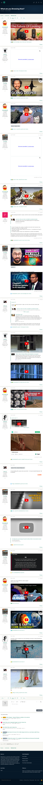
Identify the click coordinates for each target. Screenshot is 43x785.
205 (17, 698)
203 (12, 698)
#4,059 (41, 636)
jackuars (3, 10)
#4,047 (41, 212)
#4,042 (41, 47)
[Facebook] (22, 774)
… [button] (6, 698)
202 (10, 698)
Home (38, 780)
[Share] (39, 20)
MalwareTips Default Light (6, 780)
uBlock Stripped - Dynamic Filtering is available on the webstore (16, 717)
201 (8, 698)
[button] (2, 3)
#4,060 (41, 667)
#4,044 (41, 103)
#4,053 (41, 465)
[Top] (40, 780)
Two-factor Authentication (27, 762)
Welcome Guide (25, 760)
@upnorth (12, 687)
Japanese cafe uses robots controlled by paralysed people (26, 219)
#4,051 (41, 388)
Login (1, 770)
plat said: (13, 302)
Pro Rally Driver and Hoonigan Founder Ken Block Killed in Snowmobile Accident (26, 538)
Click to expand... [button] (27, 311)
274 (21, 698)
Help (35, 780)
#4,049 (41, 299)
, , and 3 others (21, 129)
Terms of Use (26, 780)
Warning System (25, 758)
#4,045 (41, 135)
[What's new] (39, 2)
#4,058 (41, 609)
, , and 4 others (20, 206)
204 (15, 698)
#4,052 (41, 415)
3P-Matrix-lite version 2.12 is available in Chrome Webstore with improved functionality (21, 738)
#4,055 (41, 516)
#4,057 (41, 578)
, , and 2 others (20, 70)
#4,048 (41, 246)
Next (24, 18)
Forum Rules (24, 756)
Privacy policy (31, 780)
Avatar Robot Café (19, 314)
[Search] (41, 2)
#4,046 (41, 185)
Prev (2, 18)
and (16, 603)
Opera (4, 724)
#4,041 (41, 20)
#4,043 (41, 76)
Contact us (21, 780)
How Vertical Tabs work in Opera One (10, 727)
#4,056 (41, 550)
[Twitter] (24, 774)
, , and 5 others (21, 382)
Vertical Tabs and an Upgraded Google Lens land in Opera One (14, 722)
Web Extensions (5, 719)
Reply (41, 44)
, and (18, 544)
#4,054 (41, 489)
